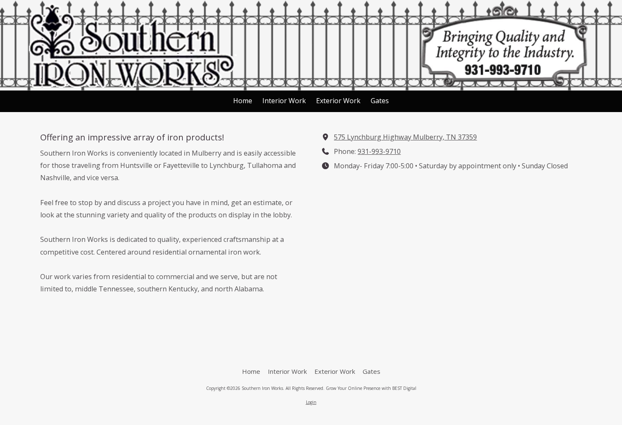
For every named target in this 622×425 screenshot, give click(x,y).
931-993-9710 (379, 151)
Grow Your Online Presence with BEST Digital (371, 388)
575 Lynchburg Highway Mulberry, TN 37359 (405, 137)
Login (311, 402)
